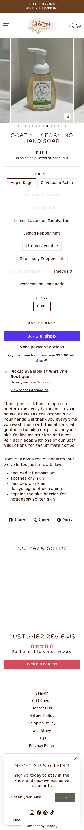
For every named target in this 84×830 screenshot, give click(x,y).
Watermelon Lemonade (42, 284)
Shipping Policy (42, 723)
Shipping (22, 158)
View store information (29, 390)
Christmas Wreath (42, 195)
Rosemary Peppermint (42, 259)
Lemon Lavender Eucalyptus (42, 221)
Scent (42, 174)
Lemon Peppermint (42, 233)
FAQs (42, 738)
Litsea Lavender (42, 246)
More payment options (42, 347)
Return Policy (42, 716)
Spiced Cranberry (27, 271)
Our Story (42, 731)
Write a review (42, 664)
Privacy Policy (42, 746)
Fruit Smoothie (42, 208)
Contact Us (42, 708)
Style (42, 297)
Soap (42, 306)
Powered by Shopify (42, 826)
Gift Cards (42, 701)
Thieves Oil (64, 271)
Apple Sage (21, 183)
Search (42, 693)
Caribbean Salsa (57, 183)
